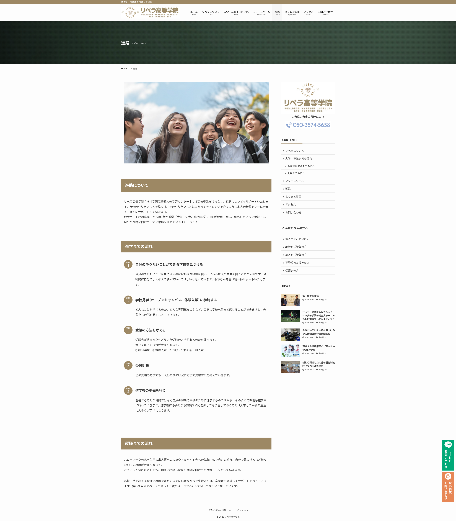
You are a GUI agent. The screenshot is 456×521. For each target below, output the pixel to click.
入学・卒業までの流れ (298, 158)
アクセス (290, 204)
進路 (288, 188)
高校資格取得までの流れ (301, 166)
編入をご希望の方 (296, 254)
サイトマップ (241, 510)
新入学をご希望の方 (297, 239)
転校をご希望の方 (296, 246)
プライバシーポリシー (219, 510)
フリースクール (294, 181)
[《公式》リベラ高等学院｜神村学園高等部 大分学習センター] (150, 13)
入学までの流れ (296, 173)
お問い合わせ (293, 212)
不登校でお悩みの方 (297, 262)
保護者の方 (292, 270)
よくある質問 (293, 196)
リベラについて (294, 150)
